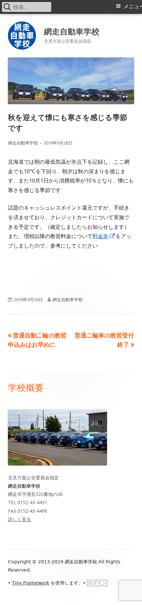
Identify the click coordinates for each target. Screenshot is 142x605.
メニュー (133, 6)
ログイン (97, 582)
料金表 (104, 236)
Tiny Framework (30, 582)
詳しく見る (19, 519)
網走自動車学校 (71, 31)
